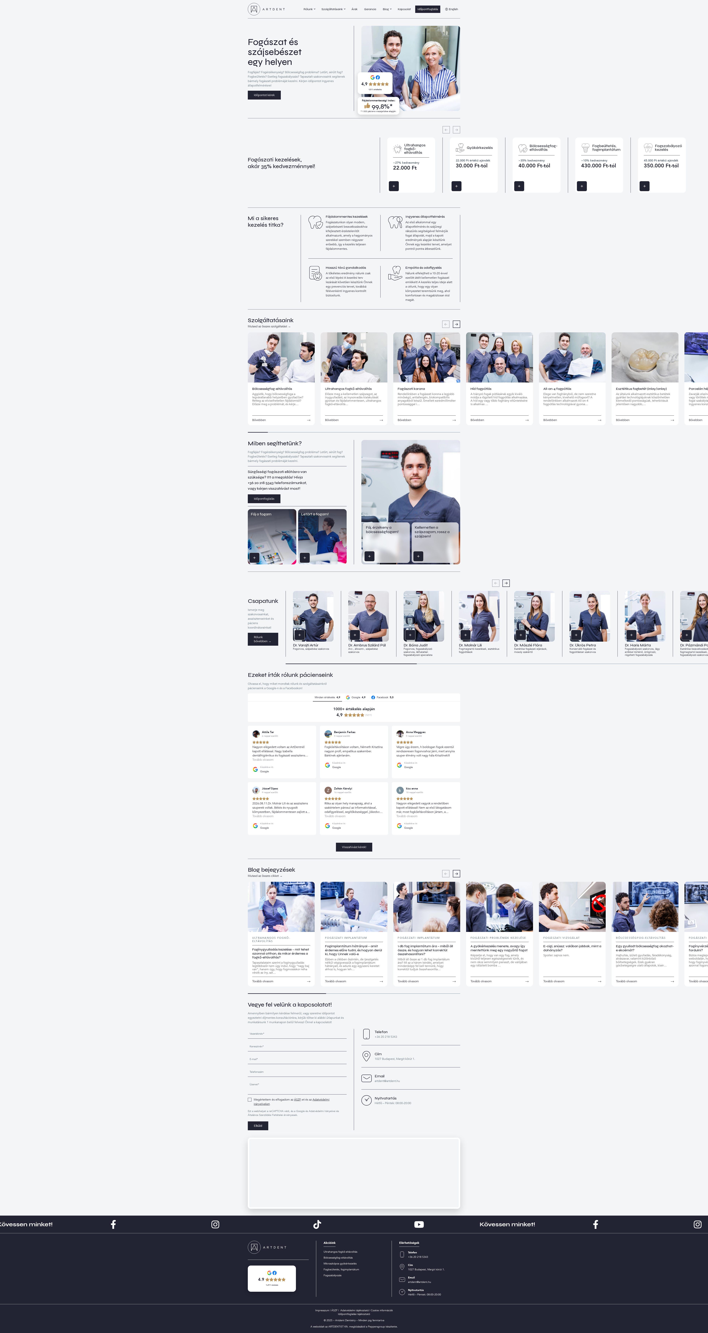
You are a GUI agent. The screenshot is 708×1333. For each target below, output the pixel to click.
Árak (355, 9)
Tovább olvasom (262, 981)
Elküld (258, 1126)
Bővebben (461, 186)
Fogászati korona (411, 389)
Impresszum (322, 1310)
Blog (386, 9)
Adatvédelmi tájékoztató (354, 1310)
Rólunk (308, 9)
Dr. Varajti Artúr (305, 645)
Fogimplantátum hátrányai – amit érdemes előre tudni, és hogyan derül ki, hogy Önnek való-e (353, 950)
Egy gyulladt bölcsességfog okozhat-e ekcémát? (645, 948)
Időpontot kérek (264, 95)
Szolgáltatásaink (332, 9)
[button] (456, 324)
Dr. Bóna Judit (416, 645)
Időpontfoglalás (427, 9)
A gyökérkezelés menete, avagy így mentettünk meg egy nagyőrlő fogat (499, 948)
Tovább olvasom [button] (263, 760)
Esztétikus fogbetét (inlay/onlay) (641, 389)
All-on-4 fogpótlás (557, 389)
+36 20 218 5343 (261, 483)
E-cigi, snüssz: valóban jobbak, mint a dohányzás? (572, 948)
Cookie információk (382, 1310)
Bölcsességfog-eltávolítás (272, 389)
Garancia (370, 9)
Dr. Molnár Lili (470, 645)
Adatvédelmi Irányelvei (322, 1111)
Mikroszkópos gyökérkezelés (340, 1263)
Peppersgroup (376, 1326)
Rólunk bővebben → (262, 639)
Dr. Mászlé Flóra (528, 645)
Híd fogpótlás (481, 389)
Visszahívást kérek (259, 558)
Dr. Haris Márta (638, 645)
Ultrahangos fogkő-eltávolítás (348, 389)
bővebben (259, 420)
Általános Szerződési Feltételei (265, 1115)
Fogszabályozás (332, 1275)
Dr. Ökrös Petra (583, 645)
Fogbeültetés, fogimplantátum (341, 1269)
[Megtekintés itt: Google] (256, 734)
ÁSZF (297, 1100)
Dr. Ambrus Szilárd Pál (367, 645)
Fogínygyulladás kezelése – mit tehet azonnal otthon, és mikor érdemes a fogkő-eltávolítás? (280, 953)
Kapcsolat (404, 9)
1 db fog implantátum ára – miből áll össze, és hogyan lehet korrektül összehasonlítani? (425, 950)
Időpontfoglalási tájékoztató (354, 1314)
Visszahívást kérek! (354, 847)
